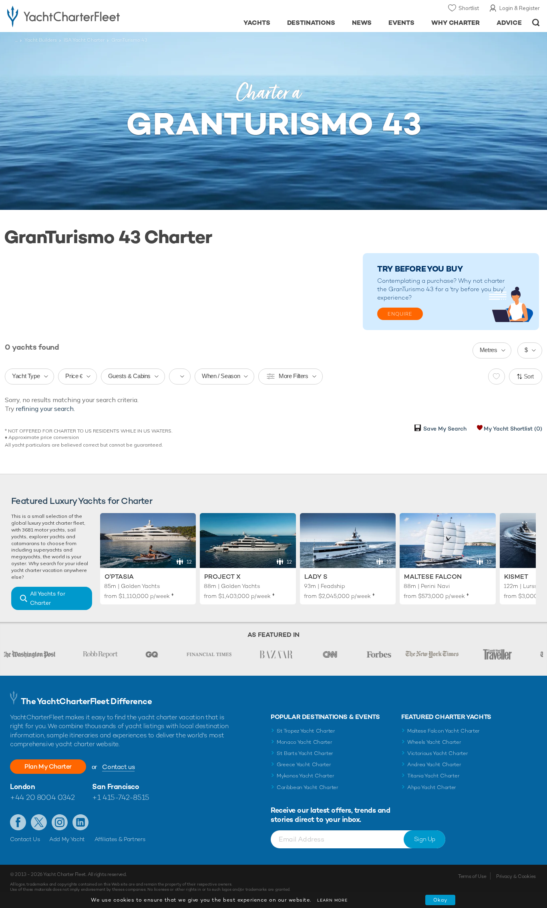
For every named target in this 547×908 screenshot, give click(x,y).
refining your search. (45, 409)
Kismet (516, 576)
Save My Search (445, 428)
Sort (529, 376)
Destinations (311, 22)
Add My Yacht (67, 839)
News (362, 22)
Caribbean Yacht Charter (307, 787)
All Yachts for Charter (47, 598)
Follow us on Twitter (39, 822)
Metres (488, 349)
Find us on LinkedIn (80, 822)
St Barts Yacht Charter (305, 753)
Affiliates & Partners (120, 839)
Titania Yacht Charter (433, 775)
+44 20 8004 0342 (42, 797)
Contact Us (25, 839)
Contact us (118, 767)
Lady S (316, 576)
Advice (509, 22)
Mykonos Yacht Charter (305, 775)
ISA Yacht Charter (84, 40)
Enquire (400, 314)
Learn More (332, 900)
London (22, 786)
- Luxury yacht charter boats (84, 16)
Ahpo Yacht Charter (431, 787)
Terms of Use (472, 876)
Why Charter (455, 22)
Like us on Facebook (18, 822)
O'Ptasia (119, 576)
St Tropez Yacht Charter (306, 730)
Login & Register (519, 8)
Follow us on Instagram (60, 822)
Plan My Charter (48, 766)
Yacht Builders (40, 40)
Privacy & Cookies (516, 876)
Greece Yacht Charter (304, 764)
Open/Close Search (536, 22)
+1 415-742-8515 (120, 797)
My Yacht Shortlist (513, 428)
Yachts (256, 22)
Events (401, 22)
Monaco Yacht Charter (304, 742)
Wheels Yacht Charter (434, 742)
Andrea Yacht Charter (434, 764)
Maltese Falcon (433, 576)
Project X (222, 576)
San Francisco (115, 786)
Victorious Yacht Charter (437, 753)
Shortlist (469, 8)
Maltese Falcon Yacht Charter (443, 730)
